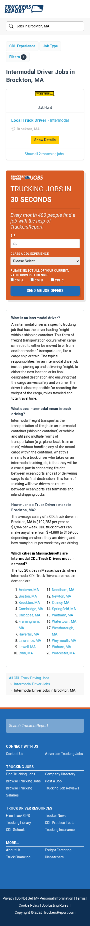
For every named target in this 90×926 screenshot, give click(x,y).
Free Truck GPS (18, 816)
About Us (13, 850)
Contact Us (14, 754)
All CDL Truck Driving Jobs (29, 678)
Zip (13, 235)
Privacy (8, 898)
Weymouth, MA (64, 641)
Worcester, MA (63, 653)
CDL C (59, 280)
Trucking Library (18, 823)
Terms (81, 898)
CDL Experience (22, 46)
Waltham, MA (62, 615)
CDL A (18, 280)
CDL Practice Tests (59, 823)
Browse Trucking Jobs (23, 781)
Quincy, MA (61, 603)
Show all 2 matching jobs (44, 154)
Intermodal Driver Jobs (32, 684)
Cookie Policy (29, 905)
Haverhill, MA (29, 634)
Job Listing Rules (55, 905)
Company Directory (60, 774)
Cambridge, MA (31, 609)
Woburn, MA (61, 647)
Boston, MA (28, 596)
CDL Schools (16, 830)
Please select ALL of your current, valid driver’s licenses (39, 273)
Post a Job (53, 781)
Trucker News (55, 816)
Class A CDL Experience (29, 254)
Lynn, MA (26, 653)
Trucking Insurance (60, 830)
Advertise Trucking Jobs (64, 754)
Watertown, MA (64, 621)
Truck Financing (18, 857)
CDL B (38, 280)
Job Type (50, 46)
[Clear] (80, 26)
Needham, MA (63, 590)
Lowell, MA (27, 647)
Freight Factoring (58, 850)
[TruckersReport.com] (24, 11)
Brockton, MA (29, 603)
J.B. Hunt (45, 107)
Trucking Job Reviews (62, 788)
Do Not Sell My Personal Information (44, 898)
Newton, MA (61, 596)
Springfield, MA (64, 609)
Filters (16, 57)
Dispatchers (54, 857)
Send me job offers (45, 290)
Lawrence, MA (30, 641)
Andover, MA (29, 590)
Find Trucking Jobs (20, 774)
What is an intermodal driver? (35, 318)
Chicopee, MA (29, 615)
